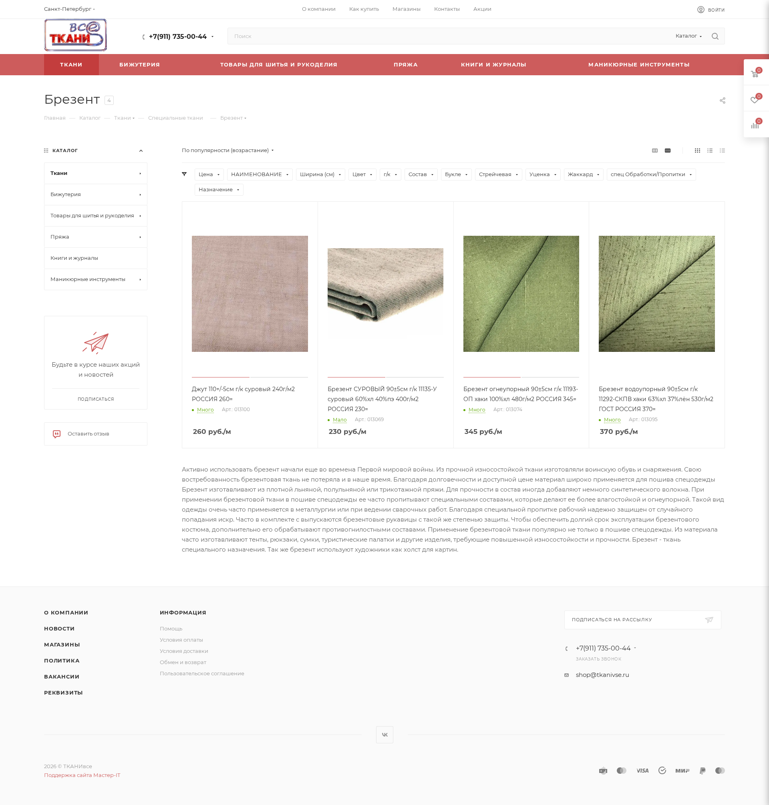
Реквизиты (63, 692)
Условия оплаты (181, 639)
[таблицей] (722, 150)
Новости (59, 628)
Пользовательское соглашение (202, 673)
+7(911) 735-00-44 (178, 36)
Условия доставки (184, 651)
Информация (183, 612)
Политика (61, 660)
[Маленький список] (654, 150)
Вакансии (61, 676)
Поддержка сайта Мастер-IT (82, 775)
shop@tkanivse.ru (602, 675)
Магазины (62, 644)
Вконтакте (384, 734)
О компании (66, 612)
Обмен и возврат (183, 662)
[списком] (710, 150)
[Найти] (715, 36)
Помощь (171, 628)
